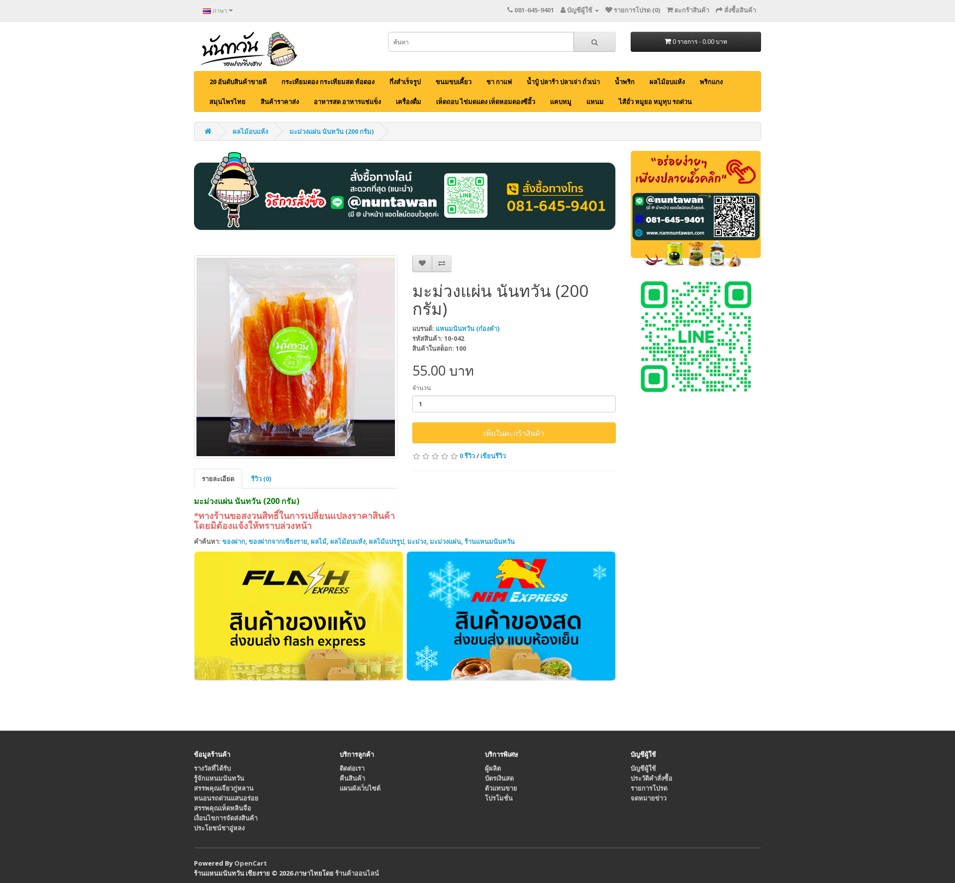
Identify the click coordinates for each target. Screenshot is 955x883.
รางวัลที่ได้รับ (212, 768)
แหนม (595, 101)
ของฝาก (233, 541)
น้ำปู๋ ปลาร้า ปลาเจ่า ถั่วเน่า (563, 81)
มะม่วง (416, 541)
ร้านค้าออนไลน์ (357, 873)
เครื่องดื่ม (408, 101)
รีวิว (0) (261, 478)
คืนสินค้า (352, 778)
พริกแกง (711, 81)
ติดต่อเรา (352, 768)
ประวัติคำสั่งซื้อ (651, 778)
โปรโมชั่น (499, 797)
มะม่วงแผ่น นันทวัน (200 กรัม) (331, 131)
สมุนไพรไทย (227, 101)
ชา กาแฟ (499, 81)
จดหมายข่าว (649, 797)
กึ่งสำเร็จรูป (405, 81)
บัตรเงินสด (499, 778)
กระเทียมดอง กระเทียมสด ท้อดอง (328, 81)
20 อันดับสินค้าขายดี (238, 81)
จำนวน (421, 388)
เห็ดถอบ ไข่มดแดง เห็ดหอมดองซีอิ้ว (485, 101)
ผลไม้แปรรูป (386, 541)
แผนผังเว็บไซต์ (360, 788)
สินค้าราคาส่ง (280, 101)
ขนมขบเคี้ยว (454, 81)
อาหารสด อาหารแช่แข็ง (347, 101)
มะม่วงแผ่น (445, 541)
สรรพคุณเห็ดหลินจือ (222, 807)
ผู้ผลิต (493, 768)
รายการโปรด (649, 788)
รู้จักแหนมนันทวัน (219, 778)
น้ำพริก (625, 81)
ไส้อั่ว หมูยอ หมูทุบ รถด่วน (655, 101)
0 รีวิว (467, 455)
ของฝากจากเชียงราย (278, 541)
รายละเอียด (218, 478)
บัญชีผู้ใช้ (643, 768)
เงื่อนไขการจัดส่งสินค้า (226, 817)
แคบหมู (561, 101)
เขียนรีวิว (493, 455)
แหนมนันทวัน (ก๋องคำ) (467, 328)
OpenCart (250, 863)
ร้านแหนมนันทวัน (490, 541)
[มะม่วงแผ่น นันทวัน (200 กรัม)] (295, 357)
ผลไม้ (319, 541)
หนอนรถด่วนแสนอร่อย (226, 797)
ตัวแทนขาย (501, 788)
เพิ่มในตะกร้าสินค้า (513, 433)
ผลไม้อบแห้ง (667, 81)
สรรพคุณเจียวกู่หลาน (224, 788)
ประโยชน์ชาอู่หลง (219, 827)
